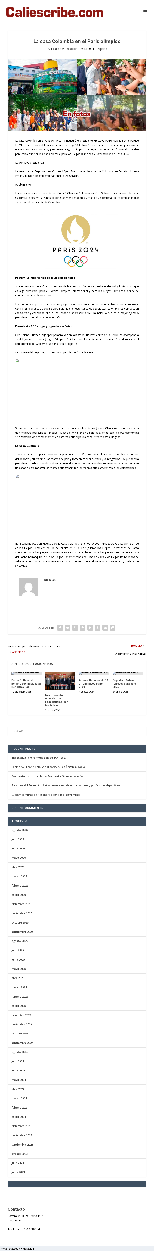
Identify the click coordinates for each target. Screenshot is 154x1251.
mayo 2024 (18, 1079)
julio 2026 (17, 839)
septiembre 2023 (22, 1144)
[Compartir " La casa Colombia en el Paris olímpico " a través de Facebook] (60, 628)
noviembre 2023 (21, 1135)
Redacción (71, 49)
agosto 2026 (19, 830)
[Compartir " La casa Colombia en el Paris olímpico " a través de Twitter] (67, 628)
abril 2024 (17, 1089)
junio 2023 (18, 1172)
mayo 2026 (18, 857)
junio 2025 (18, 959)
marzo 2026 (19, 876)
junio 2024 (18, 1070)
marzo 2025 (19, 987)
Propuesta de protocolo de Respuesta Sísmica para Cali (47, 776)
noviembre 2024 (21, 1024)
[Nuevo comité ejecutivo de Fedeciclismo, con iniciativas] (60, 681)
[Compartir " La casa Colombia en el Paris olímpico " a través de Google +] (75, 628)
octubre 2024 (20, 1033)
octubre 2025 (20, 922)
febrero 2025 (19, 996)
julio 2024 (17, 1061)
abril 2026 (17, 867)
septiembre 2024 (22, 1043)
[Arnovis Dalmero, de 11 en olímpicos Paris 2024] (94, 673)
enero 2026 (18, 894)
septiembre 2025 (22, 932)
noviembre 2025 (21, 913)
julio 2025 (17, 950)
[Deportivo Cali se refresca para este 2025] (128, 673)
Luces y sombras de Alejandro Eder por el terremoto (45, 794)
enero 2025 (18, 1006)
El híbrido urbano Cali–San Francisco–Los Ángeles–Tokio (48, 767)
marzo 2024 (19, 1098)
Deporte (102, 49)
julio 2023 (17, 1163)
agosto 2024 (19, 1052)
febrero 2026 (19, 885)
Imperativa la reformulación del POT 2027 (38, 757)
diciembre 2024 (21, 1015)
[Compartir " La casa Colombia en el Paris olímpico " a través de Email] (105, 628)
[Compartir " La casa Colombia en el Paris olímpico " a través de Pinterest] (82, 628)
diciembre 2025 (21, 904)
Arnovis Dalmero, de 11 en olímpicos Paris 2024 (93, 683)
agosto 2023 (19, 1154)
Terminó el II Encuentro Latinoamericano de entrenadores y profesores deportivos (65, 785)
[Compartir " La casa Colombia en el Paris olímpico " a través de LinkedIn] (90, 628)
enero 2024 (18, 1116)
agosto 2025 (19, 941)
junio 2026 (18, 848)
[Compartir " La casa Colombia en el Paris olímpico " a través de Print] (112, 628)
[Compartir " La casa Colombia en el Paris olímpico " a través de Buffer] (97, 628)
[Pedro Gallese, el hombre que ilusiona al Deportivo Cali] (26, 673)
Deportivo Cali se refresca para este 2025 (124, 683)
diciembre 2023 (21, 1126)
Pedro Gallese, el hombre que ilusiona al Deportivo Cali (26, 683)
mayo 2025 (18, 969)
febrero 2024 (19, 1107)
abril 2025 (17, 978)
